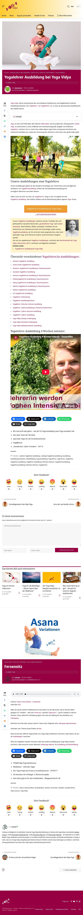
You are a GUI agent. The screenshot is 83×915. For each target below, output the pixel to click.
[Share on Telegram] (4, 126)
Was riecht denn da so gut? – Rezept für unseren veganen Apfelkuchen (71, 590)
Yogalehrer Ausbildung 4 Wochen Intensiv (40, 462)
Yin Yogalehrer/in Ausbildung (23, 293)
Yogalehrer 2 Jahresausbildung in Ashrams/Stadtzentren (32, 308)
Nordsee (42, 72)
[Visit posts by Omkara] (7, 678)
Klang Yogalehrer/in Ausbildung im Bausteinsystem (30, 282)
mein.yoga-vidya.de (55, 835)
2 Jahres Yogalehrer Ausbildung (29, 456)
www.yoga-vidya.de (47, 744)
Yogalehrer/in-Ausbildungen (60, 256)
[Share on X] (4, 115)
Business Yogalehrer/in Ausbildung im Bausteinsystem (32, 268)
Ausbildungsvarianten (18, 459)
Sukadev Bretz (70, 788)
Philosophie (45, 124)
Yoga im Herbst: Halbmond (8, 587)
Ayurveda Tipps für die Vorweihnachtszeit (29, 439)
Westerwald (50, 72)
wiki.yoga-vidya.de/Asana (67, 723)
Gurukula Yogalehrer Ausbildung (24, 272)
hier (40, 728)
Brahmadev (18, 88)
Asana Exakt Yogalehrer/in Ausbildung (26, 265)
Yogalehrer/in (39, 196)
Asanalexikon (39, 788)
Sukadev (61, 788)
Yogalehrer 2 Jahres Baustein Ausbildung (27, 311)
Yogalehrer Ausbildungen (40, 240)
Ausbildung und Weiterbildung (67, 744)
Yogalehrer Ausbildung (18, 199)
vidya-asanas (15, 791)
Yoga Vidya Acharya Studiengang (24, 318)
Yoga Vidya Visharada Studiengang (25, 322)
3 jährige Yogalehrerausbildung (51, 456)
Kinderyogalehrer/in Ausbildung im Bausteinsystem (31, 279)
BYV (28, 243)
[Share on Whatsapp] (4, 121)
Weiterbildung (31, 459)
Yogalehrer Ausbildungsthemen (24, 300)
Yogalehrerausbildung (28, 188)
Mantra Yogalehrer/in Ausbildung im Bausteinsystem (31, 286)
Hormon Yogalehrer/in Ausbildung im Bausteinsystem (31, 275)
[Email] (4, 131)
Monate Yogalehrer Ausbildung (23, 261)
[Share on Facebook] (4, 110)
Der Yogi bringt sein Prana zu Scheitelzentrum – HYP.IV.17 (35, 771)
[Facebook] (71, 901)
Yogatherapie (60, 72)
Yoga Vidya (14, 103)
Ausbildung (66, 456)
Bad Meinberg (25, 72)
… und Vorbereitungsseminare (45, 214)
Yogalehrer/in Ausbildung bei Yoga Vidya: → (45, 208)
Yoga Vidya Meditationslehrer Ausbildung (27, 325)
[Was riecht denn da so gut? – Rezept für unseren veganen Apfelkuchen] (72, 577)
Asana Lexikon (29, 788)
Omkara (17, 677)
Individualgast (18, 736)
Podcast (16, 662)
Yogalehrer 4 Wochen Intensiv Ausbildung (27, 304)
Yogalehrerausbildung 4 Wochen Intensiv (24, 465)
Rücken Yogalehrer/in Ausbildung (24, 290)
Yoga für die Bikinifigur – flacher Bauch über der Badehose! (31, 588)
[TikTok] (79, 901)
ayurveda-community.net (20, 835)
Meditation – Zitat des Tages (24, 767)
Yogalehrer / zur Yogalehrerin (39, 106)
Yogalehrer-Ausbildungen (26, 221)
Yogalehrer (14, 129)
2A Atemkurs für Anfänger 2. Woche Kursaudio (31, 774)
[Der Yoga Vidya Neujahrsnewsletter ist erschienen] (52, 577)
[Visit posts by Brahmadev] (7, 89)
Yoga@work (17, 442)
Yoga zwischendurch (34, 662)
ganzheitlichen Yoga (46, 224)
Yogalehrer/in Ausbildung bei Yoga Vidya (29, 249)
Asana (21, 788)
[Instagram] (77, 901)
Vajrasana (52, 712)
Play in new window (24, 702)
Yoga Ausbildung (41, 459)
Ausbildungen (15, 72)
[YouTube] (74, 901)
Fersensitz (37, 712)
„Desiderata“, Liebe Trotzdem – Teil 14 (28, 446)
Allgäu (6, 72)
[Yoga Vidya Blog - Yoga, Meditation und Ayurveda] (11, 6)
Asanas (47, 788)
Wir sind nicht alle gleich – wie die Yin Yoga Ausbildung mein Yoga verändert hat (43, 431)
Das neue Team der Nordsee (24, 435)
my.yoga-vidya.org (39, 835)
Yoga (12, 124)
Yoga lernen (61, 459)
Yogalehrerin (43, 465)
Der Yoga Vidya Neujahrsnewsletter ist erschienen (51, 588)
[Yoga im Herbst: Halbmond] (11, 577)
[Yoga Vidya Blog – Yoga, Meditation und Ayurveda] (6, 901)
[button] (4, 6)
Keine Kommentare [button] (71, 870)
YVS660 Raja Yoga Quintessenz (24, 763)
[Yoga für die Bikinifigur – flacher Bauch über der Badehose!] (31, 577)
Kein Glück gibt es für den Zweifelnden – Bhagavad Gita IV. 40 (36, 778)
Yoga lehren (52, 459)
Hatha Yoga (35, 72)
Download (36, 702)
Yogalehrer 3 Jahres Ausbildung (23, 315)
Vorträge (23, 662)
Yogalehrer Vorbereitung (21, 297)
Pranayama (15, 718)
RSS (19, 704)
